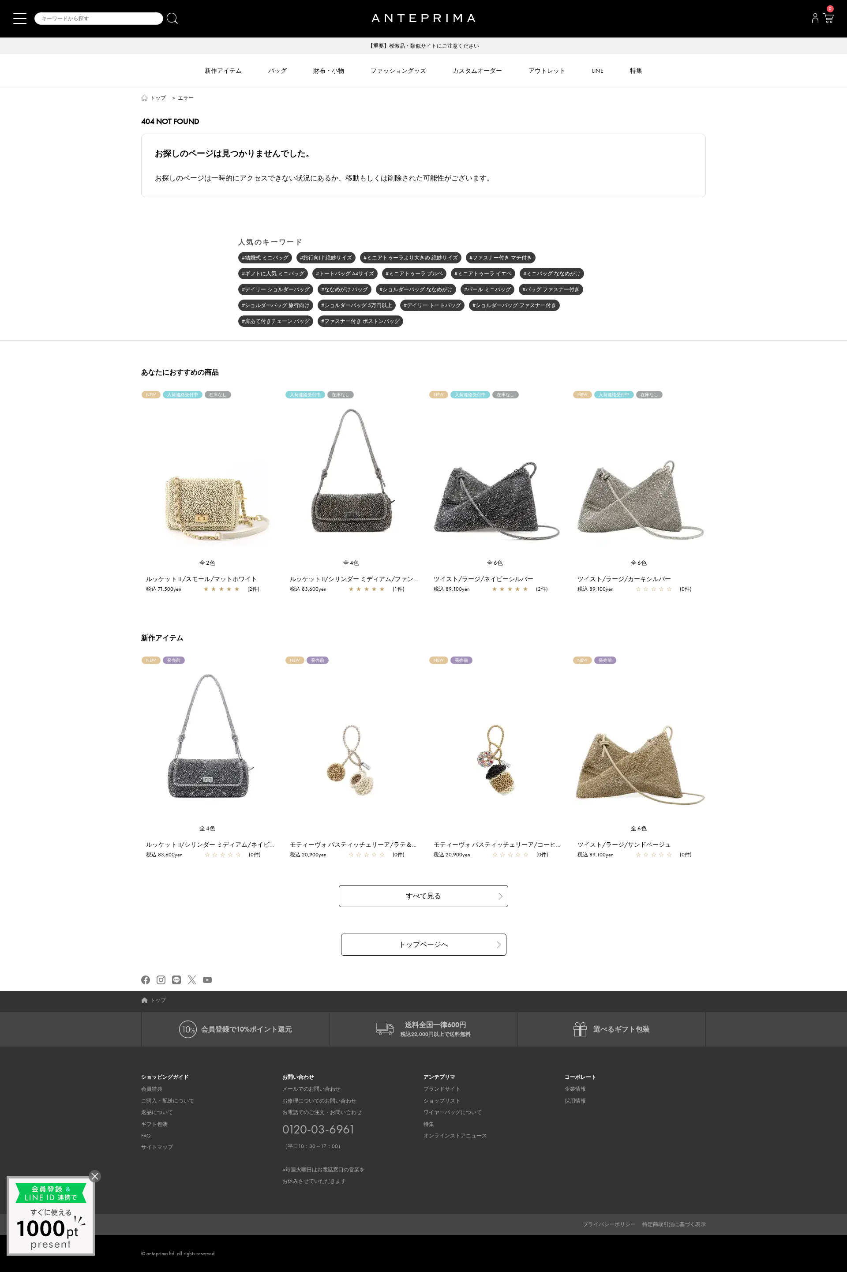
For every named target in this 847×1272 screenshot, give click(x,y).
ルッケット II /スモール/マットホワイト (201, 579)
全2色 (207, 563)
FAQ (146, 1135)
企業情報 (575, 1088)
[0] (828, 21)
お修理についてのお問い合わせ (319, 1100)
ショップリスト (442, 1100)
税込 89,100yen (452, 589)
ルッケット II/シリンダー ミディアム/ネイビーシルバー (223, 844)
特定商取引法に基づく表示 (674, 1224)
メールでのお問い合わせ (311, 1088)
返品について (157, 1112)
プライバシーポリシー (609, 1224)
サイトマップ (157, 1147)
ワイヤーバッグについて (453, 1112)
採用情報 (575, 1100)
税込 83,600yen (308, 589)
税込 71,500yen (163, 589)
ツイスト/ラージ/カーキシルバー (624, 579)
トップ (158, 97)
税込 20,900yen (308, 854)
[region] (208, 475)
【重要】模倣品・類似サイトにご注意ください (423, 45)
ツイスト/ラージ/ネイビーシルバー (483, 579)
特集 (429, 1124)
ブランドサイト (442, 1088)
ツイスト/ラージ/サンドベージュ (624, 844)
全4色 (351, 563)
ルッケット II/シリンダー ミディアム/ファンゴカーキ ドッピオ (377, 579)
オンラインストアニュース (455, 1135)
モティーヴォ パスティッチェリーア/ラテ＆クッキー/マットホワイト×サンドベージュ (410, 844)
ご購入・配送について (167, 1100)
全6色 (495, 563)
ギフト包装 (154, 1124)
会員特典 (151, 1088)
